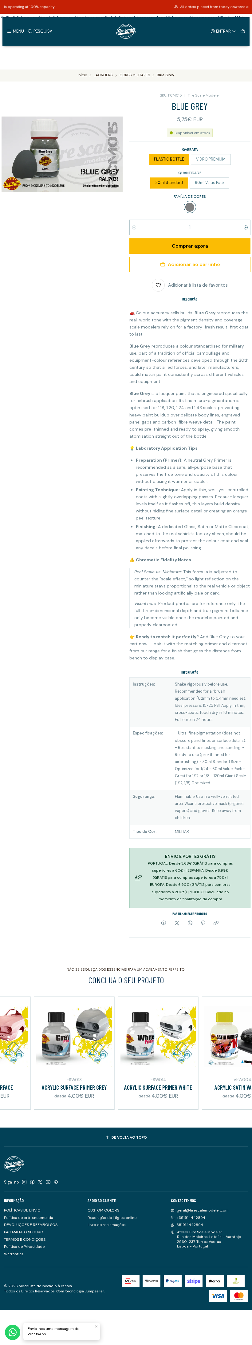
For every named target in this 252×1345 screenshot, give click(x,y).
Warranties (13, 1253)
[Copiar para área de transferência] (216, 923)
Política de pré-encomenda (28, 1217)
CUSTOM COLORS (103, 1210)
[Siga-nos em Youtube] (48, 1182)
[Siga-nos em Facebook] (32, 1182)
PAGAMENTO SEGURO (23, 1232)
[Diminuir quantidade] (134, 227)
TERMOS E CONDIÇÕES (24, 1239)
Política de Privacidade (24, 1246)
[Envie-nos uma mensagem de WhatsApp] (12, 1332)
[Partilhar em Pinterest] (203, 923)
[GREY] (190, 207)
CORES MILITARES (135, 75)
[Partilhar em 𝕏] (177, 923)
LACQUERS (103, 75)
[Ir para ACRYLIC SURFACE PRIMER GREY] (56, 1037)
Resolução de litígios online (112, 1217)
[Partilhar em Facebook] (163, 923)
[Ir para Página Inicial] (126, 31)
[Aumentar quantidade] (245, 227)
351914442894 (190, 1224)
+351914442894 (191, 1217)
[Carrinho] (242, 31)
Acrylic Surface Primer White (140, 1087)
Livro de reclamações (107, 1224)
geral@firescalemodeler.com (203, 1210)
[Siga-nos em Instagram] (24, 1182)
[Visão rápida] (89, 1036)
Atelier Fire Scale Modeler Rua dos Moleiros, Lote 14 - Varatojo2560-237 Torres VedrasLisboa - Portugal (209, 1239)
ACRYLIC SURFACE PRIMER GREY (56, 1087)
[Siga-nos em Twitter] (40, 1182)
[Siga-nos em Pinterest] (55, 1182)
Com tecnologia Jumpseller (80, 1291)
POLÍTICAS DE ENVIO (22, 1210)
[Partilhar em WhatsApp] (190, 923)
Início (82, 75)
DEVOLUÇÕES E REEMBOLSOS (30, 1224)
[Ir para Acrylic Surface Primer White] (140, 1037)
